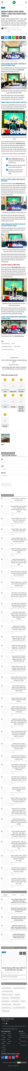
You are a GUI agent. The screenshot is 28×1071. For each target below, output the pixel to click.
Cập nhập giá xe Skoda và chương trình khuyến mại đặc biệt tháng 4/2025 (18, 605)
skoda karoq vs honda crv (7, 994)
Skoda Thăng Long (6, 343)
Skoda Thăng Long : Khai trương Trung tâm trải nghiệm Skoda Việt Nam (19, 668)
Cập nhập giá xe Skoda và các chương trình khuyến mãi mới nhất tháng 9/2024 (19, 594)
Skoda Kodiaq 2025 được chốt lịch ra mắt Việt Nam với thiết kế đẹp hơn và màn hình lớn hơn (14, 368)
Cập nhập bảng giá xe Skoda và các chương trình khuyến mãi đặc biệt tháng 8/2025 (19, 509)
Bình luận (3, 472)
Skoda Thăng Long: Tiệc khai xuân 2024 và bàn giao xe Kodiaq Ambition (19, 539)
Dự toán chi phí (24, 1035)
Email (2, 466)
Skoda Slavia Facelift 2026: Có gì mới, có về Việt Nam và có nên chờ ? (18, 910)
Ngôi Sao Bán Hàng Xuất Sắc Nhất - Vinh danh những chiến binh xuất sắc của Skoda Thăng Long (19, 834)
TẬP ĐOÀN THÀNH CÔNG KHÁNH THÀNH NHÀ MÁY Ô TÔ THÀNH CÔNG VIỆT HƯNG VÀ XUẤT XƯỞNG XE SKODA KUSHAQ (19, 615)
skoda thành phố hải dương (19, 988)
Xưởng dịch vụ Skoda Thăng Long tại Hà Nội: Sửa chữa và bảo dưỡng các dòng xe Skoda (19, 746)
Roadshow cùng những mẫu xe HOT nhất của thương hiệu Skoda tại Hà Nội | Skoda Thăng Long (18, 811)
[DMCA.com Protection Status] (22, 1062)
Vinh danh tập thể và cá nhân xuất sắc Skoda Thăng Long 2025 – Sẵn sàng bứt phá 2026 (19, 658)
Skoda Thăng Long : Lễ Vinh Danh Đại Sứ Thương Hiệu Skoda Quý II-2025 (19, 678)
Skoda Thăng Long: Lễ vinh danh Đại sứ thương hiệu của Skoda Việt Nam (19, 799)
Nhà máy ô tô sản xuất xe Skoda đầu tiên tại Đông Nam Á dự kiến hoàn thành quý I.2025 (19, 881)
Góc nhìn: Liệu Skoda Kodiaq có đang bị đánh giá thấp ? (14, 361)
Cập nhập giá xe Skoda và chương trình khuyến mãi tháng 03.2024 (18, 757)
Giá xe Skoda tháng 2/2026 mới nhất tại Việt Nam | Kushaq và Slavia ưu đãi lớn (19, 901)
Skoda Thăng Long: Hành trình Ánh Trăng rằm (18, 530)
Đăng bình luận (6, 484)
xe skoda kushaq (14, 1001)
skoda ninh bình (5, 997)
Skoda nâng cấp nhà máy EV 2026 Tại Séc (18, 499)
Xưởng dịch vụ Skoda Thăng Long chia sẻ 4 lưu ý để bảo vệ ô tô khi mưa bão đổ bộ (19, 821)
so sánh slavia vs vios (6, 1007)
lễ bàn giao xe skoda (15, 997)
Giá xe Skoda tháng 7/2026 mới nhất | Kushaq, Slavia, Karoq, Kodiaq (18, 918)
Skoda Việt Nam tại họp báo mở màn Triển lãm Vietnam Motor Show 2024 (19, 573)
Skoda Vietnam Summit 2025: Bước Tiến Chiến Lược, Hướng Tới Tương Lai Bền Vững (19, 562)
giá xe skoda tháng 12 (6, 988)
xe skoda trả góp (5, 1011)
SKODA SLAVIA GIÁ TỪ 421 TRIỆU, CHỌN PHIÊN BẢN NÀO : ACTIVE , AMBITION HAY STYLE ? (19, 927)
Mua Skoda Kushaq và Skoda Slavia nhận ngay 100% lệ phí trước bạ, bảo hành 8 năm (18, 688)
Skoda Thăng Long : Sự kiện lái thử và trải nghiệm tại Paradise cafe (19, 584)
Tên (2, 459)
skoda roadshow (5, 1001)
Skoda (13, 343)
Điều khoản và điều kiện (13, 1065)
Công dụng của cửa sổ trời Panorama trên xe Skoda (19, 789)
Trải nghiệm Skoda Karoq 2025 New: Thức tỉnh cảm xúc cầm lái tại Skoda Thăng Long (18, 767)
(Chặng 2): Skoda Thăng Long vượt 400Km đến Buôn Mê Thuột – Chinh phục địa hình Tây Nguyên (19, 721)
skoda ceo (17, 994)
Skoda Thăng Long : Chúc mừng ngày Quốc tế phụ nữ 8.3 (18, 699)
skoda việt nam (17, 346)
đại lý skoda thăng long (7, 346)
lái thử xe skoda (16, 1004)
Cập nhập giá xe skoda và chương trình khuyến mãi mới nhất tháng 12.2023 (18, 778)
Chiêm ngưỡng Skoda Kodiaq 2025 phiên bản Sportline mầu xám (18, 936)
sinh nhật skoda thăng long (7, 349)
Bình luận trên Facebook (9, 455)
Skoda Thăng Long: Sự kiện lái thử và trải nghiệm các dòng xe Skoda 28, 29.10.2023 (19, 858)
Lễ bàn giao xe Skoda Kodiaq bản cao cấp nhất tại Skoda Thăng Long (18, 627)
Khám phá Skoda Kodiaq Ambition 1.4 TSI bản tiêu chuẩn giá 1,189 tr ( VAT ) (19, 647)
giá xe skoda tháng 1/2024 (19, 1007)
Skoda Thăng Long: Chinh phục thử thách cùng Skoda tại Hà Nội (18, 520)
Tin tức (3, 7)
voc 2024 (23, 1001)
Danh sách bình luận (8, 453)
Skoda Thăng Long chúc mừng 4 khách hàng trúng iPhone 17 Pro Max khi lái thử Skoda (19, 709)
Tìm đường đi (23, 1045)
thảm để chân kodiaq (6, 1004)
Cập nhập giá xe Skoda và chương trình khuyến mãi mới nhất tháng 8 (18, 869)
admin (5, 27)
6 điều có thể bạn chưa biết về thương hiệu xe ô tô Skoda (19, 550)
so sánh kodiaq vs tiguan (7, 991)
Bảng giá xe (23, 1033)
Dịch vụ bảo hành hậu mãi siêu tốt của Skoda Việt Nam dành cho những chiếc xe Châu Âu (18, 734)
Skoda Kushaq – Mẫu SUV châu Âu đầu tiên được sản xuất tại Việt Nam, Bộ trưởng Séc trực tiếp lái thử (19, 845)
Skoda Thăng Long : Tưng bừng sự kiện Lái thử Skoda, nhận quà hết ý (18, 638)
